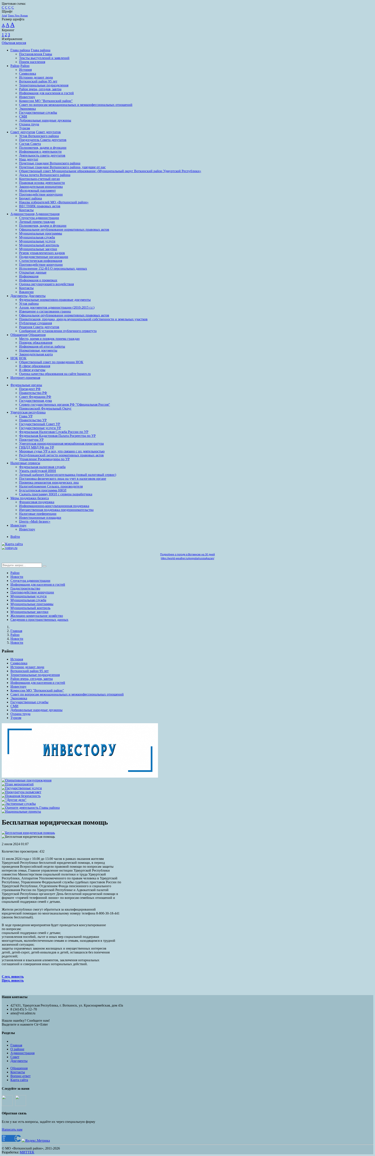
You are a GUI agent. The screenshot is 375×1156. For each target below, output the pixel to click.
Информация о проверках (38, 280)
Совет (14, 1057)
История (25, 69)
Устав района (29, 303)
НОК (14, 358)
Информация (28, 276)
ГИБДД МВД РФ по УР (36, 447)
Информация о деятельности (40, 151)
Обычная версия (14, 43)
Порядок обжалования (35, 342)
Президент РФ (30, 389)
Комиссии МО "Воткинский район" (46, 101)
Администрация (22, 214)
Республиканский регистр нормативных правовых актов (61, 455)
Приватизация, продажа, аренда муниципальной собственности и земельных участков (83, 319)
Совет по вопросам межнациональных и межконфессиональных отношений (75, 105)
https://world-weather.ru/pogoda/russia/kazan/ (187, 558)
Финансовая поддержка (36, 502)
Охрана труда (29, 124)
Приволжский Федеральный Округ (45, 408)
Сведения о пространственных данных (39, 619)
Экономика (27, 108)
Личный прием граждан (37, 222)
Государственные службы (38, 112)
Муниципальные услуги (37, 241)
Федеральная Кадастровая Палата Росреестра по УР (57, 436)
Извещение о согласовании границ (45, 311)
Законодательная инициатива (41, 186)
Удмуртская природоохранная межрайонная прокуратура (61, 443)
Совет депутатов (22, 132)
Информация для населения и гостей (46, 93)
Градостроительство (25, 588)
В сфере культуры (32, 370)
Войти (15, 536)
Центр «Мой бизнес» (34, 521)
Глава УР (26, 416)
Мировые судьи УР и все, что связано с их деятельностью (62, 451)
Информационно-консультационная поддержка (54, 506)
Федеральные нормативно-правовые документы (55, 300)
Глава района (20, 50)
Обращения (19, 335)
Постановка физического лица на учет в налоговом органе (62, 478)
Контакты (26, 210)
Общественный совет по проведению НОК (51, 362)
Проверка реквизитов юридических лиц (49, 482)
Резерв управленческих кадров (42, 253)
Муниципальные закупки (38, 249)
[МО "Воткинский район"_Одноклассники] (20, 1105)
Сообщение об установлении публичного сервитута (58, 331)
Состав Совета (30, 144)
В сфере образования (34, 366)
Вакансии (26, 292)
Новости (16, 577)
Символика (27, 73)
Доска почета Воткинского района (44, 175)
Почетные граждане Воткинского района (49, 163)
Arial (4, 15)
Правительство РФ (33, 393)
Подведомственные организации (43, 257)
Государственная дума (35, 400)
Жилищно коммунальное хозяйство (36, 616)
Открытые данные (32, 272)
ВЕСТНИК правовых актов (39, 206)
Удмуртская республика (28, 412)
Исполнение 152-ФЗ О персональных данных (53, 268)
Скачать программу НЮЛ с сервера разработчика (55, 494)
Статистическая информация (40, 261)
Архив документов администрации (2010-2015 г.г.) (56, 307)
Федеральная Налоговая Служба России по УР (53, 432)
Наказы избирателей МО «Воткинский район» (54, 202)
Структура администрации (39, 218)
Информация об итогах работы (42, 346)
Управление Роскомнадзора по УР (44, 459)
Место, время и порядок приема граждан (49, 338)
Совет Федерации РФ (35, 397)
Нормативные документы (38, 350)
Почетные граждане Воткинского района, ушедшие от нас (62, 167)
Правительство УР (33, 420)
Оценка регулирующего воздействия (46, 284)
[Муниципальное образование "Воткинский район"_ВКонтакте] (7, 1105)
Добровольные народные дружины (45, 120)
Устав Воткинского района (39, 136)
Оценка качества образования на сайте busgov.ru (55, 374)
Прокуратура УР (31, 439)
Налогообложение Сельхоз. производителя (51, 486)
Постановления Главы (35, 54)
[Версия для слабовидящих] (26, 544)
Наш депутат (28, 159)
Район (15, 66)
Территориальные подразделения (43, 85)
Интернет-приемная (25, 377)
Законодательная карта (36, 354)
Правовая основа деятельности (42, 183)
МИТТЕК (27, 1152)
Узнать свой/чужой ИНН (37, 471)
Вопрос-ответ (20, 1076)
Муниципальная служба (37, 237)
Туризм (24, 128)
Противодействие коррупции (41, 194)
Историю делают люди (36, 77)
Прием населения (32, 62)
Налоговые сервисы (25, 463)
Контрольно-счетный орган (39, 179)
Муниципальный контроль (39, 245)
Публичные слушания (35, 323)
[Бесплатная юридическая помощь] (28, 833)
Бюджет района (30, 198)
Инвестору (27, 97)
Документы (19, 296)
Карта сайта (19, 1080)
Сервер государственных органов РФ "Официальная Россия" (64, 404)
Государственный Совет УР (39, 424)
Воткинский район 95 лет (38, 81)
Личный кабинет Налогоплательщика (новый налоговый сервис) (67, 475)
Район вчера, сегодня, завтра (40, 89)
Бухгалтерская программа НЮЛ (42, 490)
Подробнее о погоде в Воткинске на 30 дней (187, 554)
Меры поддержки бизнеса (29, 498)
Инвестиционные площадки (40, 517)
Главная (16, 631)
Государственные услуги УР (40, 428)
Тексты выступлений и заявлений (44, 58)
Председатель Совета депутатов (42, 140)
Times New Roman (18, 15)
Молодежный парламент (37, 190)
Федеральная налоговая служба (42, 467)
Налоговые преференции (37, 514)
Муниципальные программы (40, 233)
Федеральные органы (26, 385)
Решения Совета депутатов (39, 327)
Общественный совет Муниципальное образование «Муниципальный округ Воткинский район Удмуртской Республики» (110, 171)
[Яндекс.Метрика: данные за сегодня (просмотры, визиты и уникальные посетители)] (36, 1141)
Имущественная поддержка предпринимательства (56, 510)
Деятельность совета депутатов (42, 155)
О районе (17, 1049)
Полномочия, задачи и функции (42, 147)
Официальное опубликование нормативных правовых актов (64, 229)
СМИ (23, 116)
